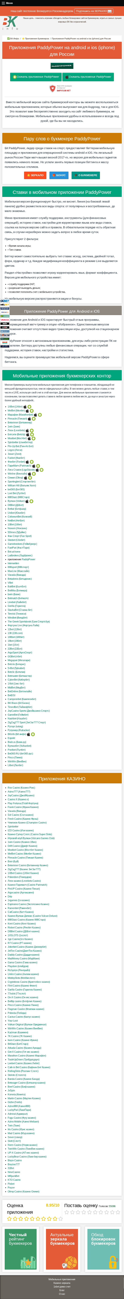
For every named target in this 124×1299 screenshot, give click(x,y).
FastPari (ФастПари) (18, 547)
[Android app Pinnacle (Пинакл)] (34, 418)
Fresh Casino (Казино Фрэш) (23, 819)
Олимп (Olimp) (15, 477)
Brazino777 (14, 1164)
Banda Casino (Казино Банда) (24, 1079)
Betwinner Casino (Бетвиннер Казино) (28, 865)
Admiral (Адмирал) (18, 1114)
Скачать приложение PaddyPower (38, 76)
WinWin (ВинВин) (17, 761)
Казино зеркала (62, 1283)
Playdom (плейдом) (18, 966)
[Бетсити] (4, 331)
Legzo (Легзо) (15, 450)
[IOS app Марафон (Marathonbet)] (35, 414)
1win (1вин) (14, 426)
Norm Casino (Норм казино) (22, 1145)
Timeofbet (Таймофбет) (20, 707)
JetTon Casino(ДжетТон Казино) (24, 950)
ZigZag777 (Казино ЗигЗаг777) (24, 869)
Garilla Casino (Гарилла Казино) (25, 989)
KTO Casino (14, 1180)
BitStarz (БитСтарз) (18, 1044)
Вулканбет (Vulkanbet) (19, 746)
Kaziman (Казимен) (18, 1032)
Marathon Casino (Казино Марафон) (27, 1055)
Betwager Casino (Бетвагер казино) (26, 1082)
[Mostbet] (4, 334)
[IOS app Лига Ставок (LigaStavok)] (37, 469)
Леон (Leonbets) (16, 430)
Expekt (11, 738)
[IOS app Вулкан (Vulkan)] (27, 501)
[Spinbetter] (4, 338)
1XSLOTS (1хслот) (18, 935)
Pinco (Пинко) (15, 757)
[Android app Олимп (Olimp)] (30, 477)
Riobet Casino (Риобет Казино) (24, 927)
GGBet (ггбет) (15, 656)
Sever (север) (15, 1137)
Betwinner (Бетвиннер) (20, 422)
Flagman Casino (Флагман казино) (26, 1009)
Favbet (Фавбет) (16, 458)
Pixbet (11, 1183)
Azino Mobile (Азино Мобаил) (23, 1121)
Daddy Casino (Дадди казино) (23, 954)
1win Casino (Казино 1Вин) (22, 842)
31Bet (11, 1168)
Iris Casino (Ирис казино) (21, 1129)
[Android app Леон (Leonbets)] (32, 430)
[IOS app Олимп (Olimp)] (26, 477)
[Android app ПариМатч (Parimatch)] (38, 465)
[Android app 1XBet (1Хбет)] (29, 406)
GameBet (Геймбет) (18, 714)
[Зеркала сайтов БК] (62, 1250)
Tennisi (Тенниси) (17, 613)
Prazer (11, 1187)
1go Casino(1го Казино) (20, 939)
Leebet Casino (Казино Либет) (23, 1063)
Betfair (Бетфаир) (17, 509)
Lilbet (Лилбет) (15, 765)
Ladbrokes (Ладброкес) (20, 555)
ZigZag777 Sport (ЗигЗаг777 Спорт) (27, 722)
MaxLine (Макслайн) (18, 571)
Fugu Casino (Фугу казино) (22, 1118)
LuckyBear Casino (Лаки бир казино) (27, 1156)
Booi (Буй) (13, 861)
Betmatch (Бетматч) (18, 598)
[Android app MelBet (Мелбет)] (32, 410)
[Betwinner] (4, 315)
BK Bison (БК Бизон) (18, 703)
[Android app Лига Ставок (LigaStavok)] (41, 469)
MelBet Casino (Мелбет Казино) (24, 853)
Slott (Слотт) (14, 1141)
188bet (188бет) (16, 637)
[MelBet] (4, 304)
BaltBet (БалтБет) (17, 586)
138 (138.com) (15, 633)
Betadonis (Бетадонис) (20, 579)
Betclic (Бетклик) (16, 672)
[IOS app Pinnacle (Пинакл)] (29, 418)
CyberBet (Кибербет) (18, 679)
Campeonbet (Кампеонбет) (22, 699)
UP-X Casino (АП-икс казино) (23, 1152)
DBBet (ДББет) (16, 505)
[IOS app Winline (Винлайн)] (29, 473)
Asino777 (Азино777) (19, 791)
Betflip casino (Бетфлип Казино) (24, 1001)
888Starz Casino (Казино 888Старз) (27, 919)
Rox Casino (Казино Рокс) (21, 787)
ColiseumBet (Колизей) (20, 516)
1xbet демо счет (62, 1286)
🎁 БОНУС (59, 175)
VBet (10, 582)
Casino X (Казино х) (18, 799)
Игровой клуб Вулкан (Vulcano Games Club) (31, 838)
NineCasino (14, 1172)
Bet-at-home (14, 551)
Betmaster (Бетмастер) (20, 676)
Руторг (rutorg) (15, 726)
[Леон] (4, 327)
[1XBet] (4, 300)
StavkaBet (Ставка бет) (20, 610)
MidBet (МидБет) (16, 687)
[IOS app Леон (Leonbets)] (27, 430)
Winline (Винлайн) (17, 473)
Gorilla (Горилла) (17, 606)
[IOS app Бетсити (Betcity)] (28, 434)
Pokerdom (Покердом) (19, 877)
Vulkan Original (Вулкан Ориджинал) (27, 1024)
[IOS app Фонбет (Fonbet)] (27, 461)
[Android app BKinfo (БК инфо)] (33, 734)
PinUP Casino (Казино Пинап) (24, 888)
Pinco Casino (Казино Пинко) (23, 1005)
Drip (10, 896)
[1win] (4, 323)
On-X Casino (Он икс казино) (23, 997)
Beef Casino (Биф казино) (21, 1086)
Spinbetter (13, 826)
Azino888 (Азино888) (19, 1106)
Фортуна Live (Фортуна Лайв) (23, 625)
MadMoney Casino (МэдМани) (24, 958)
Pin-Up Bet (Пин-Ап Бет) (20, 446)
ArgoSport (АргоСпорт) (20, 652)
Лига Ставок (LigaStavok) (21, 469)
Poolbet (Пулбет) (16, 749)
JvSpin (11, 1090)
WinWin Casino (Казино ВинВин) (25, 1028)
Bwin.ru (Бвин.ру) (17, 742)
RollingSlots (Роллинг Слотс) (23, 1071)
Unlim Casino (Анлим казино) (23, 974)
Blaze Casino (15, 1160)
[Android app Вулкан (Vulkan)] (31, 501)
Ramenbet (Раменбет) (19, 908)
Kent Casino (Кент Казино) (22, 923)
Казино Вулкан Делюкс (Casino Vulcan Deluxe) (32, 916)
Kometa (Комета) (17, 1094)
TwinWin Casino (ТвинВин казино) (26, 1148)
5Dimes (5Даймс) (17, 532)
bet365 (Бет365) (16, 489)
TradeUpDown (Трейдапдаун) (23, 1059)
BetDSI (11, 695)
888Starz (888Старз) (18, 497)
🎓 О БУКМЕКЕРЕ (85, 175)
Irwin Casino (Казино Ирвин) (23, 1040)
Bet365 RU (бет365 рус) (20, 753)
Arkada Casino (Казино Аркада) (24, 1048)
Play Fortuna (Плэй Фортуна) (23, 803)
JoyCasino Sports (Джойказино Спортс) (29, 710)
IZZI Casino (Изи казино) (21, 830)
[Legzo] (4, 346)
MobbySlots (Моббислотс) (21, 978)
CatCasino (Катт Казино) (21, 912)
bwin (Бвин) (14, 594)
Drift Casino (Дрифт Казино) (22, 846)
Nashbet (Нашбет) (17, 718)
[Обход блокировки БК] (103, 1250)
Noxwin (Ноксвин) (17, 528)
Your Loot (13, 1020)
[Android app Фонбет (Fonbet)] (32, 461)
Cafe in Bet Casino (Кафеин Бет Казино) (29, 1067)
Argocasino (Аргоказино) (21, 892)
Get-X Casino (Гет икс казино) (23, 1052)
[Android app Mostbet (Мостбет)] (33, 438)
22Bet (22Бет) (15, 648)
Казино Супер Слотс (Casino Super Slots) (30, 834)
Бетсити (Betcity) (16, 434)
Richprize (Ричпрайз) (19, 970)
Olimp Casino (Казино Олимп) (23, 1191)
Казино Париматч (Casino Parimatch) (27, 884)
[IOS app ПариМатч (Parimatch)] (34, 465)
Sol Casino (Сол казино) (20, 815)
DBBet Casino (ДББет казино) (23, 931)
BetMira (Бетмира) (17, 590)
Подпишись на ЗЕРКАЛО (92, 11)
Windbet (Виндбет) (17, 617)
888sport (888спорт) (18, 567)
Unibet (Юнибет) (16, 513)
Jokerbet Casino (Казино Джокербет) (27, 947)
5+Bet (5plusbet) (16, 668)
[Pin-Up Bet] (4, 342)
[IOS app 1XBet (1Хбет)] (25, 406)
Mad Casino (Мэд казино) (21, 1133)
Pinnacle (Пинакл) (17, 418)
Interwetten (13, 563)
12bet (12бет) (15, 629)
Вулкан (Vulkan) (16, 501)
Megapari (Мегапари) (19, 660)
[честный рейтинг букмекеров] (20, 1250)
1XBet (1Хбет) (15, 406)
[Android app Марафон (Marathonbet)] (40, 414)
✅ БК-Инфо (13, 38)
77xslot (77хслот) (17, 993)
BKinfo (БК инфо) (17, 734)
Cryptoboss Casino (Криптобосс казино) (29, 982)
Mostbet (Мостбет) (17, 438)
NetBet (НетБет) (16, 520)
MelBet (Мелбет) (16, 410)
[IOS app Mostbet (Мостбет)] (29, 438)
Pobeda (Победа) (17, 1013)
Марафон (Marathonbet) (20, 414)
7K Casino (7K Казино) (20, 1036)
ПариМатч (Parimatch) (19, 465)
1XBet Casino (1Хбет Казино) (23, 873)
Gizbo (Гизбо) (15, 1102)
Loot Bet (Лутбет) (17, 493)
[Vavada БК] (4, 319)
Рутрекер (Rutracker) (19, 730)
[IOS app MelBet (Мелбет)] (27, 410)
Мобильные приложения (62, 1279)
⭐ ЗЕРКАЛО (35, 175)
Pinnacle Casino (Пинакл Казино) (25, 857)
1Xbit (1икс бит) (16, 683)
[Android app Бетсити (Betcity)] (32, 434)
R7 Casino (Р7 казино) (20, 943)
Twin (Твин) (14, 1125)
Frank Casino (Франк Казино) (23, 807)
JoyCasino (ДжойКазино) (21, 795)
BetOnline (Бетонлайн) (20, 691)
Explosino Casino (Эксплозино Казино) (28, 904)
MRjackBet (13, 1176)
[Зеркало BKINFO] (10, 23)
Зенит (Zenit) (14, 454)
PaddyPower (28, 559)
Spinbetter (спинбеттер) (20, 442)
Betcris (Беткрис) (16, 664)
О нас (62, 1294)
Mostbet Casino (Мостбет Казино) (25, 850)
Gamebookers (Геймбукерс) (22, 544)
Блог (62, 1290)
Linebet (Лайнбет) (17, 602)
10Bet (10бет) (15, 524)
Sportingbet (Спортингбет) (21, 481)
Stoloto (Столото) (17, 1075)
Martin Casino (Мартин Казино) (24, 1098)
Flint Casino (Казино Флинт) (22, 985)
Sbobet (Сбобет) (16, 540)
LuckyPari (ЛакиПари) (19, 1110)
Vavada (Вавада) (17, 575)
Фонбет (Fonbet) (16, 461)
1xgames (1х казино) (18, 900)
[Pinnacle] (4, 312)
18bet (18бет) (15, 641)
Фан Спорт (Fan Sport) (20, 536)
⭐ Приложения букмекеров (35, 38)
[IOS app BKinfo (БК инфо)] (28, 734)
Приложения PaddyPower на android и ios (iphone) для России (62, 51)
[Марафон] (4, 308)
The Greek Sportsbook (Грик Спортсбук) (29, 621)
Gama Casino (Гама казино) (22, 962)
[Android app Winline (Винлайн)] (34, 473)
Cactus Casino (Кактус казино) (24, 1016)
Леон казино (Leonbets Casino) (24, 881)
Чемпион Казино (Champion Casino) (27, 822)
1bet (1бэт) (13, 645)
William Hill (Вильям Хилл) (22, 485)
